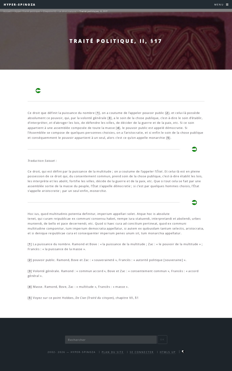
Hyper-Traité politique (27, 11)
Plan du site (112, 352)
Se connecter (142, 352)
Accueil (7, 11)
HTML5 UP (168, 352)
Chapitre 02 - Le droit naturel (60, 11)
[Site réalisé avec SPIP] (183, 352)
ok (162, 339)
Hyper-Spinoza (20, 4)
